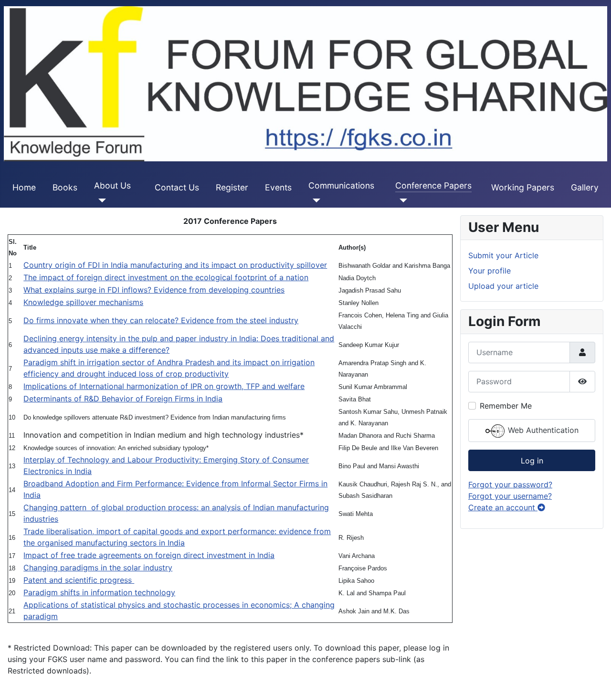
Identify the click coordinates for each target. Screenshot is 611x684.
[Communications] (314, 200)
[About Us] (100, 200)
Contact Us (177, 187)
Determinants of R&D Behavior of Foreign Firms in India (122, 398)
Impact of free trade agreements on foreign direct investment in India (148, 555)
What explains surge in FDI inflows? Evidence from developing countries (153, 290)
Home (24, 187)
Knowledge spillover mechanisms (83, 302)
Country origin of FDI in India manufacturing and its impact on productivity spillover (175, 265)
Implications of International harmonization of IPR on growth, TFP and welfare (164, 386)
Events (278, 187)
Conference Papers (433, 185)
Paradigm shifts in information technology (99, 592)
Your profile (489, 270)
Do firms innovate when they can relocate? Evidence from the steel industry (160, 320)
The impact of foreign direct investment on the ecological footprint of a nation (165, 277)
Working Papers (522, 187)
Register (232, 187)
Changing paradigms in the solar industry (97, 567)
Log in (532, 460)
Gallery (585, 187)
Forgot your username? (510, 496)
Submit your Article (503, 255)
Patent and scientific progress (78, 580)
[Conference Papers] (401, 200)
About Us (112, 185)
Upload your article (503, 286)
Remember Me (506, 405)
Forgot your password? (510, 484)
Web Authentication (542, 430)
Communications (341, 185)
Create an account (502, 507)
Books (65, 187)
